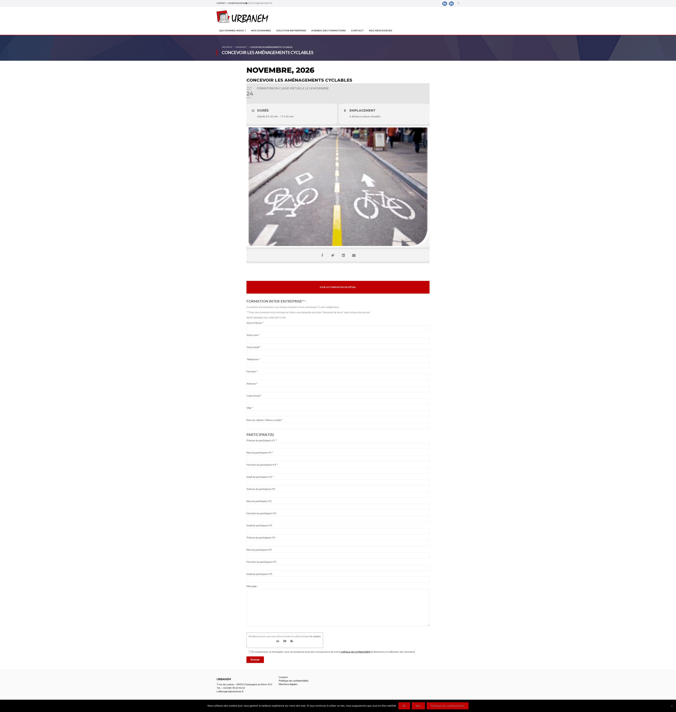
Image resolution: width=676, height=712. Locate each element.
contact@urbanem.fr (260, 3)
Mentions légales (288, 684)
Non (418, 705)
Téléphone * (253, 359)
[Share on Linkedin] (343, 255)
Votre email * (253, 347)
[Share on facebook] (322, 255)
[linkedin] (444, 3)
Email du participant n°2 (259, 525)
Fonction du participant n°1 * (262, 464)
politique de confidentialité (355, 651)
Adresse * (252, 383)
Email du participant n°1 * (260, 476)
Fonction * (252, 371)
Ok (404, 705)
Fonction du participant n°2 (261, 513)
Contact (283, 677)
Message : (252, 586)
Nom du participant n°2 (259, 501)
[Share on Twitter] (332, 255)
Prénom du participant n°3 (260, 537)
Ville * (249, 407)
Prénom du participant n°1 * (261, 440)
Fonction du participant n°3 (261, 561)
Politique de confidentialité (293, 680)
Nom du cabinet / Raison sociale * (264, 419)
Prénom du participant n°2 (260, 488)
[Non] (671, 706)
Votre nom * (253, 334)
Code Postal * (254, 395)
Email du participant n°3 (259, 573)
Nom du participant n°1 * (259, 452)
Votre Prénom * (255, 322)
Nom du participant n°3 (259, 549)
